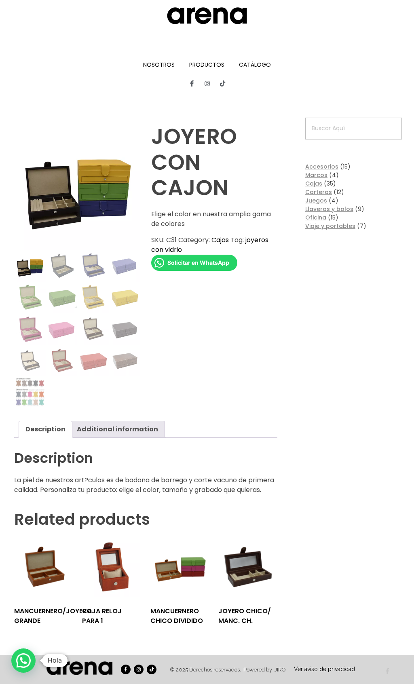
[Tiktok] (222, 83)
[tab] (45, 429)
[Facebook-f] (192, 83)
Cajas (220, 240)
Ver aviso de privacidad (324, 669)
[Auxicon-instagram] (207, 83)
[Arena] (207, 15)
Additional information (117, 429)
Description (45, 429)
